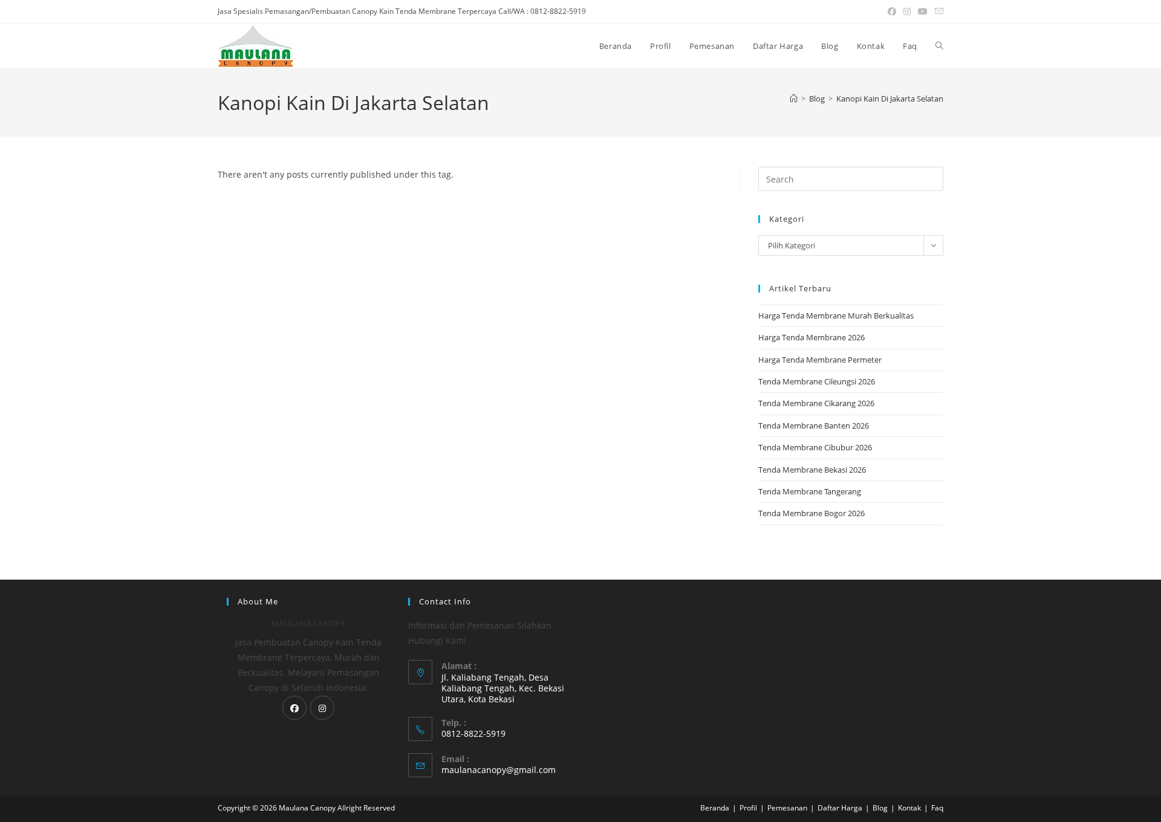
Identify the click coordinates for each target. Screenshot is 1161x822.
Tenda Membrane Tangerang (809, 491)
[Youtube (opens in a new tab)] (922, 11)
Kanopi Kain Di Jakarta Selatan (889, 98)
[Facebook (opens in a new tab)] (892, 11)
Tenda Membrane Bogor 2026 (811, 513)
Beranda (714, 808)
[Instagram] (322, 708)
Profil (748, 808)
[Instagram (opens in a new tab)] (907, 11)
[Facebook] (294, 708)
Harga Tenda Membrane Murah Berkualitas (836, 315)
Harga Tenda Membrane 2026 (811, 337)
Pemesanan (787, 808)
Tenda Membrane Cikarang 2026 (816, 403)
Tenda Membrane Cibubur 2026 (815, 447)
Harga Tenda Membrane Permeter (820, 359)
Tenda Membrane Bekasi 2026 (812, 469)
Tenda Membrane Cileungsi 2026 (816, 381)
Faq (937, 808)
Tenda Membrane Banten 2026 (813, 425)
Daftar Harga (840, 808)
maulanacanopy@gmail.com (498, 769)
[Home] (794, 98)
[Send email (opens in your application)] (937, 11)
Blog (880, 808)
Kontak (909, 808)
